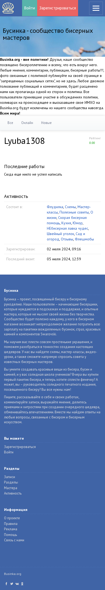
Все (10, 122)
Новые (46, 122)
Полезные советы (74, 212)
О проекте (12, 518)
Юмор (78, 223)
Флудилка (55, 206)
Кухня (66, 223)
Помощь (10, 534)
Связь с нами (14, 540)
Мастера (10, 488)
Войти (29, 7)
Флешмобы (84, 239)
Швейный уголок (60, 233)
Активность (13, 493)
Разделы (11, 482)
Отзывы (67, 239)
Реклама (10, 529)
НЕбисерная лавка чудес (67, 228)
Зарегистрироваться (57, 7)
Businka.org (12, 574)
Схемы (70, 206)
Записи (9, 477)
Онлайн (27, 122)
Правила (11, 523)
